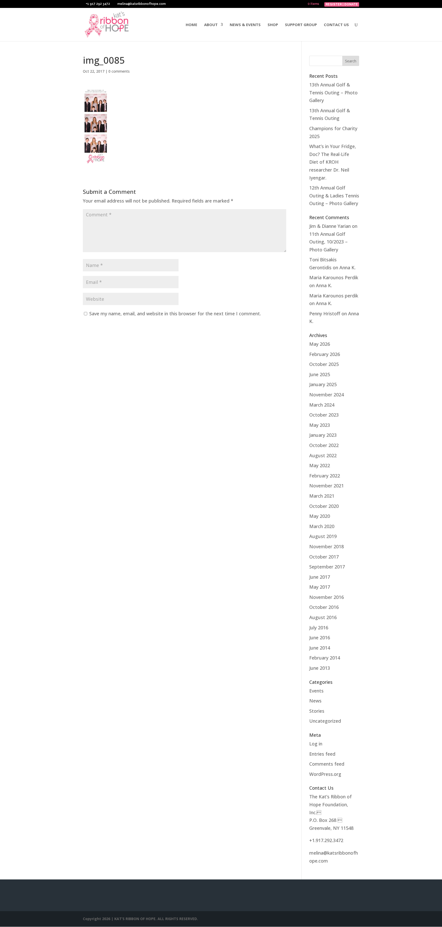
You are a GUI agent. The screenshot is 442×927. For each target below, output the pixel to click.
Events (316, 691)
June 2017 (319, 577)
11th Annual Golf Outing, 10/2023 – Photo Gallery (328, 242)
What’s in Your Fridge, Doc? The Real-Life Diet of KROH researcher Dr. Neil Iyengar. (332, 162)
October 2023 (324, 415)
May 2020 (319, 516)
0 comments (119, 71)
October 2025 (324, 364)
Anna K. (347, 267)
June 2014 (319, 648)
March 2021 (321, 496)
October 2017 (324, 557)
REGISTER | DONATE (342, 4)
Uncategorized (325, 721)
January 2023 (323, 435)
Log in (315, 744)
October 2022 (324, 445)
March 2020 (321, 526)
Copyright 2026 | (98, 918)
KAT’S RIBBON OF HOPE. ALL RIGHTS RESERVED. (156, 918)
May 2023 (319, 425)
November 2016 (326, 597)
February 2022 (324, 476)
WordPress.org (325, 774)
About (211, 25)
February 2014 (324, 658)
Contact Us (336, 25)
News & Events (245, 25)
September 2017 (327, 567)
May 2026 (319, 344)
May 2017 (319, 587)
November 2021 (326, 486)
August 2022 (323, 455)
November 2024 (326, 395)
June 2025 (319, 374)
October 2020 (324, 506)
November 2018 (326, 546)
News (315, 701)
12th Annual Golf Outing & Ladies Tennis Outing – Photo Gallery (334, 195)
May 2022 (319, 465)
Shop (273, 25)
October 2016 (324, 607)
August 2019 (323, 536)
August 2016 (323, 617)
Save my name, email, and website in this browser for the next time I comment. (175, 313)
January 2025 (323, 384)
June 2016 (319, 637)
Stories (316, 711)
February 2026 (324, 354)
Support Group (301, 25)
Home (191, 25)
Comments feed (326, 764)
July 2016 (318, 627)
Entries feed (322, 754)
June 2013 (319, 668)
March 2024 (321, 405)
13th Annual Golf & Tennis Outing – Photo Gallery (333, 92)
